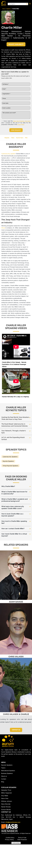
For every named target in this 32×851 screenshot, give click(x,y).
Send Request (16, 130)
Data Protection (22, 839)
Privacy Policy (9, 839)
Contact (3, 779)
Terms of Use (22, 837)
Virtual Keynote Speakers (10, 465)
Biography (7, 137)
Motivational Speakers (8, 770)
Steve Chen (4, 798)
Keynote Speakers (8, 461)
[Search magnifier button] (27, 4)
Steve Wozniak (5, 804)
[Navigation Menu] (30, 3)
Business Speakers (7, 773)
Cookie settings (16, 843)
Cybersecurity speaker (8, 153)
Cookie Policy (10, 837)
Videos (12, 137)
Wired (3, 228)
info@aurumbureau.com (12, 822)
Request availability (16, 44)
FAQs (26, 137)
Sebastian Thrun (6, 790)
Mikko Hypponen (6, 793)
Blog (2, 782)
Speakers (8, 8)
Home (3, 8)
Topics (3, 768)
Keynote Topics (19, 137)
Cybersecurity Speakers (10, 456)
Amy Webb (4, 795)
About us (4, 776)
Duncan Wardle (6, 809)
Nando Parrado (6, 807)
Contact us (16, 730)
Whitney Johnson (6, 801)
